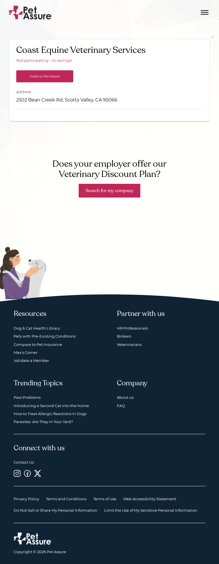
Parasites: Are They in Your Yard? (43, 421)
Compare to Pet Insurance (38, 344)
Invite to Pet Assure (45, 76)
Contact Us (24, 462)
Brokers (124, 336)
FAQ (121, 405)
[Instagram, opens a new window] (17, 473)
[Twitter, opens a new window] (37, 473)
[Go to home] (30, 12)
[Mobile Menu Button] (205, 12)
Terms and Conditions (66, 499)
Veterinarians (129, 344)
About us (125, 397)
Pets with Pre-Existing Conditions (45, 336)
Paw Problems (27, 397)
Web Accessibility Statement (149, 499)
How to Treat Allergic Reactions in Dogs (50, 413)
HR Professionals (132, 328)
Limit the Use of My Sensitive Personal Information (150, 510)
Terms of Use (104, 499)
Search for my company (109, 191)
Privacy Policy (26, 499)
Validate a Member (31, 360)
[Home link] (33, 538)
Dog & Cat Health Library (37, 328)
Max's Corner (25, 352)
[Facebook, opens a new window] (27, 473)
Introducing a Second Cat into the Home (51, 405)
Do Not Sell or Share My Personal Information (55, 510)
